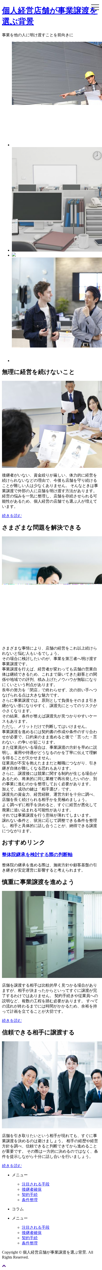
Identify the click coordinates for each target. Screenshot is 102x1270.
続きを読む (12, 516)
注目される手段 (36, 1184)
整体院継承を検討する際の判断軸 (37, 854)
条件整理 (30, 1200)
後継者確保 (32, 1189)
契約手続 (30, 1194)
